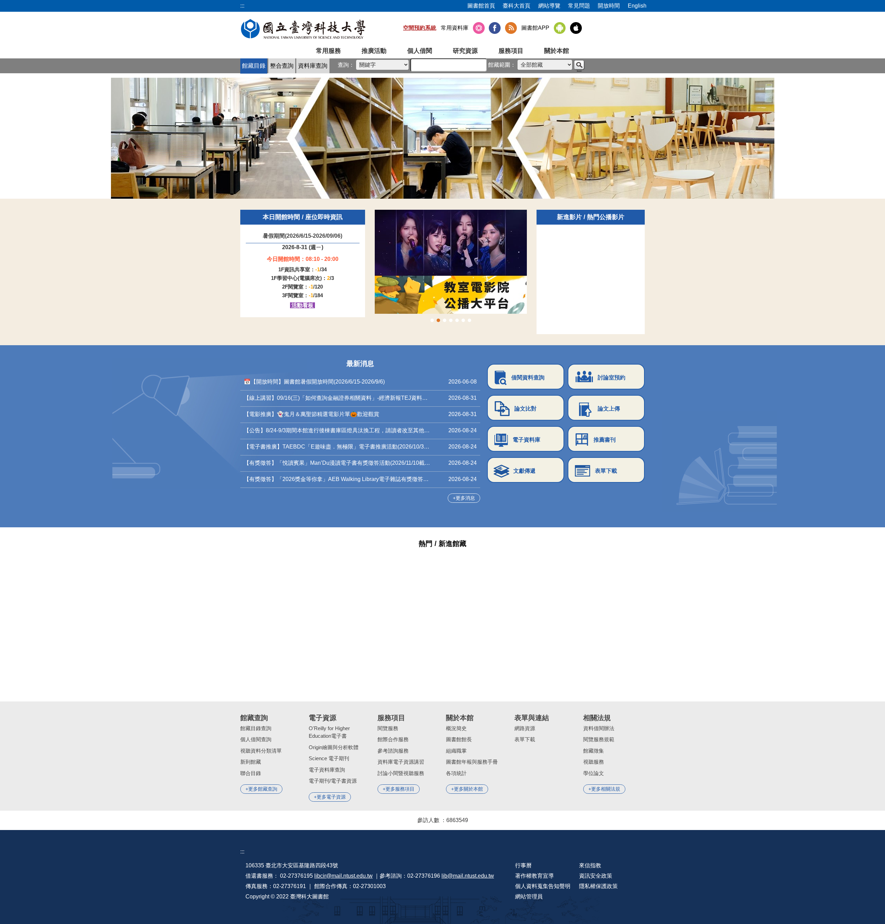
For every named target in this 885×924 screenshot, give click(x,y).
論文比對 (525, 409)
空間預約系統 (419, 28)
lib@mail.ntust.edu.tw (467, 876)
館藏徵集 (593, 751)
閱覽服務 (388, 728)
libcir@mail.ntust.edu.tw (343, 876)
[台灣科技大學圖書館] (303, 29)
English (637, 6)
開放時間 (609, 6)
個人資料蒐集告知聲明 (542, 886)
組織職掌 (456, 751)
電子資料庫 (526, 440)
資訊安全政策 (595, 876)
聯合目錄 (250, 773)
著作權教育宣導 (534, 876)
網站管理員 (529, 896)
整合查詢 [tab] (282, 66)
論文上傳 (609, 409)
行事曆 (523, 865)
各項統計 (456, 773)
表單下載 (606, 471)
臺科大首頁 (516, 6)
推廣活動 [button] (374, 50)
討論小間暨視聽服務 (401, 773)
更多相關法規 (605, 789)
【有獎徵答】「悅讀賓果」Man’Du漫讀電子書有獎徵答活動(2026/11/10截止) (337, 463)
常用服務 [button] (328, 50)
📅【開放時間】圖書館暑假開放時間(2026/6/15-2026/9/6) (314, 382)
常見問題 (579, 6)
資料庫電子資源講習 (401, 762)
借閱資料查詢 (527, 377)
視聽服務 (593, 762)
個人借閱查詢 (255, 739)
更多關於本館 (468, 789)
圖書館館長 (459, 739)
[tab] (432, 320)
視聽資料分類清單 (261, 751)
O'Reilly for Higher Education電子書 (329, 732)
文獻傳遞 (524, 471)
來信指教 (590, 865)
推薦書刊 (605, 440)
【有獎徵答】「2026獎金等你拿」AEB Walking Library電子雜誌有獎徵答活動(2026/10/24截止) (337, 479)
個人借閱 (419, 50)
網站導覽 (549, 6)
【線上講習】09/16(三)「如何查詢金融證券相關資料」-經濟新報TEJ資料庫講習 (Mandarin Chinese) (337, 398)
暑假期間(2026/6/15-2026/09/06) (302, 236)
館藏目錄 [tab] (254, 66)
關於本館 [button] (556, 50)
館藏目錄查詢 (255, 728)
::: (242, 852)
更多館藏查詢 (262, 789)
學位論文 (593, 773)
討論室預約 (611, 377)
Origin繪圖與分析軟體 (333, 747)
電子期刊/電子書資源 (333, 781)
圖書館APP (535, 28)
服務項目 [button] (511, 50)
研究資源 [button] (465, 50)
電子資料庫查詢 (327, 770)
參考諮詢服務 (393, 751)
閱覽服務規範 (598, 739)
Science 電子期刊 (329, 758)
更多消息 (465, 498)
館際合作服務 (393, 739)
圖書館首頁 (481, 6)
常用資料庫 (454, 28)
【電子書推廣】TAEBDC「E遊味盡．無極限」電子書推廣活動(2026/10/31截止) (337, 447)
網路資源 (524, 728)
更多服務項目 (399, 789)
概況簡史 (456, 728)
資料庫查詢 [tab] (312, 66)
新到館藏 (250, 762)
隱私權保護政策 (598, 886)
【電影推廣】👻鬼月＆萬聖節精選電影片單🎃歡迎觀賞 (311, 414)
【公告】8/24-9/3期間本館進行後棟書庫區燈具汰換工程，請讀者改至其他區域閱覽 (337, 430)
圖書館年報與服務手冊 (472, 762)
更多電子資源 (331, 797)
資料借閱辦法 (598, 728)
